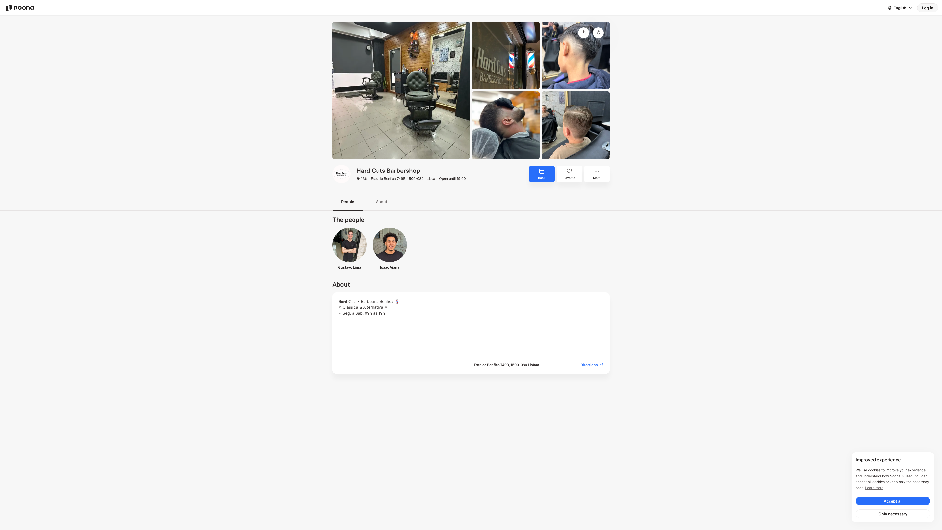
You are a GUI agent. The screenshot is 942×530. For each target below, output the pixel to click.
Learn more (874, 488)
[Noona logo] (20, 8)
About (381, 201)
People (347, 201)
